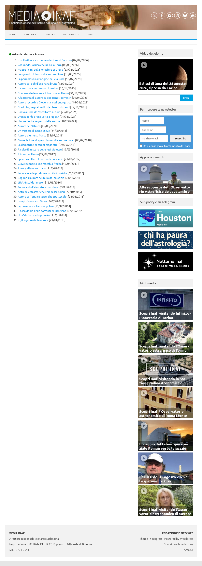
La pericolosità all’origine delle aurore (41, 78)
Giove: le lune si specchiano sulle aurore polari (46, 140)
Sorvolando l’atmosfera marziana (38, 187)
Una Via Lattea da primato (34, 215)
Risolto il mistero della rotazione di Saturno (45, 60)
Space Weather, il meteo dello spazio (40, 159)
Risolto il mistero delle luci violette (40, 149)
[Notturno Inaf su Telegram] (165, 272)
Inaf (90, 34)
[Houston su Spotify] (165, 228)
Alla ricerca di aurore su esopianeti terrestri (44, 97)
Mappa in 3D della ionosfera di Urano (40, 69)
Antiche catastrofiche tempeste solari (41, 191)
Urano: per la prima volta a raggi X (38, 116)
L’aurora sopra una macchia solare (38, 88)
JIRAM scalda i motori (31, 182)
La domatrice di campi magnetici (38, 144)
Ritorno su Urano (28, 154)
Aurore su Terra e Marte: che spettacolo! (42, 196)
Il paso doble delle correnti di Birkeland (42, 210)
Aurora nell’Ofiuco (29, 126)
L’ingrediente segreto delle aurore (39, 121)
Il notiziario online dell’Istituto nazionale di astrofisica (42, 23)
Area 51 (188, 549)
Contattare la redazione (178, 544)
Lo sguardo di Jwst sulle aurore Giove (41, 74)
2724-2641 (22, 549)
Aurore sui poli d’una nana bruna (37, 83)
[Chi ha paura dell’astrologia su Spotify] (165, 250)
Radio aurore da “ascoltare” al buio (39, 112)
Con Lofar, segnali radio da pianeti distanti (44, 107)
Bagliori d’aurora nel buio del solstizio (41, 177)
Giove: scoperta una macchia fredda (40, 163)
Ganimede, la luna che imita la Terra (40, 64)
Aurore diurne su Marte (32, 135)
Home (12, 34)
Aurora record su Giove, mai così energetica (44, 102)
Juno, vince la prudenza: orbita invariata (42, 173)
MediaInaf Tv (71, 34)
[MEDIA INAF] (42, 20)
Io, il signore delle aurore (33, 220)
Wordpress (186, 538)
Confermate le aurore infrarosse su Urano (43, 93)
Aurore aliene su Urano (32, 168)
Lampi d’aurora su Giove (32, 201)
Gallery (50, 34)
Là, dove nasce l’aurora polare (36, 206)
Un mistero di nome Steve (34, 130)
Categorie (30, 34)
